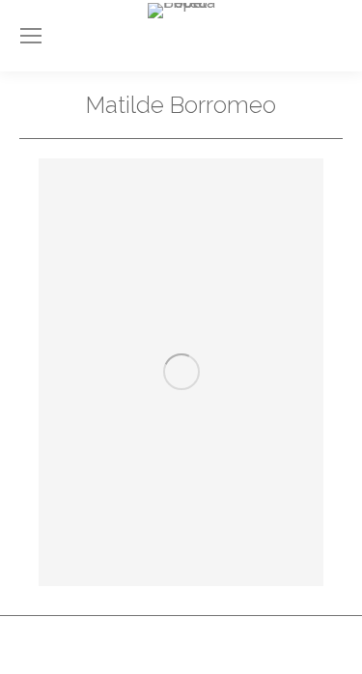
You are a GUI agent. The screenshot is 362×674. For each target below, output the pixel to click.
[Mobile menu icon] (30, 35)
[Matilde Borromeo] (181, 372)
